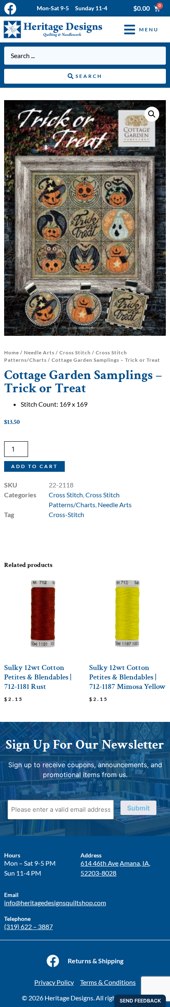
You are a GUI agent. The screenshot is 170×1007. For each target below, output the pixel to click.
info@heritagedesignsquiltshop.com (55, 902)
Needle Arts (39, 352)
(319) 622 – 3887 (28, 926)
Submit (138, 808)
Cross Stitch (75, 352)
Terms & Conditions (108, 982)
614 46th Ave (99, 863)
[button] (135, 29)
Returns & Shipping (95, 961)
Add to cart (34, 466)
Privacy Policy (54, 982)
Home (11, 352)
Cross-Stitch (66, 514)
